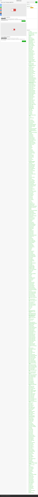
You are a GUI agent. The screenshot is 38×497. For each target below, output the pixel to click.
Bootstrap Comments (31, 60)
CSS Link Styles (31, 198)
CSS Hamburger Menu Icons (32, 184)
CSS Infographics (31, 195)
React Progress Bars (31, 440)
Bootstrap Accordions (31, 51)
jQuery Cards (30, 353)
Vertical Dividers (31, 478)
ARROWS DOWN (31, 43)
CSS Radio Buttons (31, 227)
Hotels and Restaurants (32, 287)
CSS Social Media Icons (32, 240)
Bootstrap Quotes (31, 89)
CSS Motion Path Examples (32, 213)
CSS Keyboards (31, 197)
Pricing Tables (30, 428)
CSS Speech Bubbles (31, 242)
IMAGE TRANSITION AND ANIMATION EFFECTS (32, 316)
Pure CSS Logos (31, 430)
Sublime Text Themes (31, 464)
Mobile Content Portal (31, 413)
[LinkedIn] (1, 10)
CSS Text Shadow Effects (32, 255)
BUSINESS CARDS (31, 107)
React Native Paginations (32, 436)
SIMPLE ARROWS (31, 456)
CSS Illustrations (31, 193)
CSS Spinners (30, 243)
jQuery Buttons (31, 351)
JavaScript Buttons (31, 325)
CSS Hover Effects (31, 192)
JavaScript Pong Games (32, 336)
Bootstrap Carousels (31, 57)
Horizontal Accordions (32, 282)
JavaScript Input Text (31, 329)
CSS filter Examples (31, 167)
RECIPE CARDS (31, 452)
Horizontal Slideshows (32, 285)
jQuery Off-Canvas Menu (32, 388)
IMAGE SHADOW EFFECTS (32, 314)
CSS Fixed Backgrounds (32, 168)
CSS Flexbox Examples (32, 170)
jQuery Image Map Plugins (32, 375)
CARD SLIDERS (31, 110)
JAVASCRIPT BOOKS (31, 324)
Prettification (30, 427)
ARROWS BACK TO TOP (32, 42)
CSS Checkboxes (3, 18)
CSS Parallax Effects (31, 223)
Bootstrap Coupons (31, 64)
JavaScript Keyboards (31, 330)
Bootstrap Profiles (31, 87)
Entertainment (30, 271)
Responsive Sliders (31, 453)
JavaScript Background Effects (33, 323)
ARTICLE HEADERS (31, 44)
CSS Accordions (31, 123)
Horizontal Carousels (31, 283)
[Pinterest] (1, 9)
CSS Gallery (30, 178)
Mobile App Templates (32, 411)
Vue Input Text (30, 485)
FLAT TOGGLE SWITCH (5, 17)
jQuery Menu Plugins (31, 383)
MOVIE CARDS (31, 414)
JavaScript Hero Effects (32, 328)
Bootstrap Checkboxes (32, 59)
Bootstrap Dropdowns (31, 67)
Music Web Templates (32, 415)
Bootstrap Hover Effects (32, 73)
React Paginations (31, 439)
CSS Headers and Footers (32, 185)
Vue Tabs (30, 489)
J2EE (29, 321)
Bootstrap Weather (31, 106)
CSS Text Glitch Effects (32, 254)
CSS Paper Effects (31, 222)
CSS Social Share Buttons (32, 241)
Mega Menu (30, 410)
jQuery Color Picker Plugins (32, 357)
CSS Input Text (31, 196)
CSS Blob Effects (31, 134)
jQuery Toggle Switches (32, 407)
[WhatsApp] (1, 7)
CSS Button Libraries (31, 144)
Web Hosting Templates (32, 490)
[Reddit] (1, 12)
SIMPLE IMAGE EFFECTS (32, 458)
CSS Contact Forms (31, 157)
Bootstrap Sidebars (31, 94)
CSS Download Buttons (32, 165)
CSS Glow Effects (31, 179)
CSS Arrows (30, 127)
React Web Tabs (31, 443)
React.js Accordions (31, 444)
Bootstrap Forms (31, 69)
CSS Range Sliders (31, 228)
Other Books (30, 422)
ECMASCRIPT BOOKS (31, 267)
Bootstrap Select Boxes (32, 92)
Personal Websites (31, 424)
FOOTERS (30, 275)
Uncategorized (31, 473)
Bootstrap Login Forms (32, 75)
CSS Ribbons (30, 229)
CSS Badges (30, 133)
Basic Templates (31, 47)
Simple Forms (30, 457)
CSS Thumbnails (31, 257)
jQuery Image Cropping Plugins (33, 374)
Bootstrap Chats (31, 58)
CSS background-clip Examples (33, 132)
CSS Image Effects (31, 194)
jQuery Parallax (31, 392)
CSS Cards (30, 148)
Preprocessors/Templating (32, 426)
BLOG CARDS (30, 49)
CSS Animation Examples (32, 125)
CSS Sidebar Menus (31, 236)
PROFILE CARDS (31, 429)
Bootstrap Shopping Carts (32, 93)
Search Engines (31, 455)
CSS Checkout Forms (31, 151)
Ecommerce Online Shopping (32, 269)
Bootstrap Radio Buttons (32, 90)
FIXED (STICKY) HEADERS (32, 273)
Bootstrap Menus (31, 76)
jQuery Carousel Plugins (32, 354)
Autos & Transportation (32, 45)
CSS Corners (30, 158)
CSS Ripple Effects (31, 230)
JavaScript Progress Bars (32, 337)
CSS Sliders (30, 237)
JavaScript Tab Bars (31, 341)
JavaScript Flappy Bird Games (33, 327)
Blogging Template (31, 50)
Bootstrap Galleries (31, 70)
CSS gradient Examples (32, 182)
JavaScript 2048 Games (32, 322)
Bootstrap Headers (31, 72)
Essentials (30, 272)
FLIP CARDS (30, 274)
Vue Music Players (31, 486)
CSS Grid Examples (31, 183)
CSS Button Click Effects (32, 142)
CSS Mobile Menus (31, 211)
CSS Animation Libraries (32, 126)
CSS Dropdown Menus (32, 166)
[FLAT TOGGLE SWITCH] (13, 10)
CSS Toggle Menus (31, 259)
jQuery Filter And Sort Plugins (32, 365)
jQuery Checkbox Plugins (32, 356)
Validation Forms (31, 475)
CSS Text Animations (31, 251)
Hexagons (30, 281)
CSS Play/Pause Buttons (32, 225)
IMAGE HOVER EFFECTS (32, 310)
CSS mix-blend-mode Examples (33, 210)
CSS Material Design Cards (32, 207)
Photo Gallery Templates (32, 425)
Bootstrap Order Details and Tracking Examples (32, 82)
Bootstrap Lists (31, 74)
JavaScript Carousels (31, 326)
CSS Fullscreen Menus (32, 177)
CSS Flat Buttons (31, 169)
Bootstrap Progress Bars (32, 88)
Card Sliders (30, 111)
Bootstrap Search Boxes (32, 91)
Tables (30, 465)
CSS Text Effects (31, 252)
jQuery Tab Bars (31, 406)
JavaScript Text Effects (32, 344)
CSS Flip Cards (31, 171)
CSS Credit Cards (31, 159)
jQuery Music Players (31, 386)
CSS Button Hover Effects (32, 143)
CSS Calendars (31, 147)
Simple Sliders (31, 459)
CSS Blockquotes (31, 135)
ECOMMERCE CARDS (31, 268)
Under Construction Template (32, 474)
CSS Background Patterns (32, 129)
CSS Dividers (30, 163)
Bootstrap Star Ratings (32, 96)
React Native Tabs (31, 437)
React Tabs (30, 441)
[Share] (1, 15)
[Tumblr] (1, 13)
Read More (23, 41)
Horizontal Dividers (31, 284)
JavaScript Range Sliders (32, 338)
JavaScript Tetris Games (32, 343)
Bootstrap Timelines (31, 102)
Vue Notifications (31, 487)
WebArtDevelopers (8, 18)
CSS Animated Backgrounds (32, 124)
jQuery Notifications (31, 387)
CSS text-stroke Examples (32, 256)
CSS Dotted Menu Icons (32, 164)
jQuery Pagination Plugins (32, 391)
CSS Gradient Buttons (31, 181)
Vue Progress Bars (31, 488)
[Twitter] (1, 6)
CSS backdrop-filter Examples (33, 128)
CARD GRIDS (30, 109)
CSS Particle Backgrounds (32, 224)
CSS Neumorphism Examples (32, 215)
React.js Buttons (31, 445)
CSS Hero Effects (31, 186)
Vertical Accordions (31, 476)
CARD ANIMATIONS (31, 108)
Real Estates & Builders (32, 451)
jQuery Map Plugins (31, 381)
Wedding (30, 491)
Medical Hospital (31, 409)
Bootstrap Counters (31, 63)
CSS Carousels (31, 149)
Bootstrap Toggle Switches (32, 104)
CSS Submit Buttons (31, 245)
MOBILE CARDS (31, 412)
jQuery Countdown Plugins (32, 360)
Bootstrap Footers (31, 68)
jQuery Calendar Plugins (32, 352)
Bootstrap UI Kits (31, 105)
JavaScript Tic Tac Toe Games (33, 345)
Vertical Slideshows (31, 479)
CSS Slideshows (31, 238)
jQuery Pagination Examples (32, 390)
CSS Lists (30, 200)
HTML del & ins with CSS (32, 296)
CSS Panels (30, 221)
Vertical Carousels (31, 477)
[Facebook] (1, 4)
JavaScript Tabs (31, 342)
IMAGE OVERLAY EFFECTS (32, 313)
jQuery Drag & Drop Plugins (32, 364)
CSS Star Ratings (31, 244)
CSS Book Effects (31, 136)
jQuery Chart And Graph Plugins (33, 355)
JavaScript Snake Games (32, 339)
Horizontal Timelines (31, 286)
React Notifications (31, 438)
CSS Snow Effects (31, 239)
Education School (31, 270)
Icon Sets (30, 308)
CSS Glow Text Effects (32, 180)
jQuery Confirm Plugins (32, 358)
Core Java (30, 116)
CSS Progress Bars (31, 226)
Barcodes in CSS (31, 46)
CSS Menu (30, 208)
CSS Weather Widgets (32, 266)
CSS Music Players (31, 214)
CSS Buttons (30, 145)
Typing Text (30, 472)
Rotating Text (30, 454)
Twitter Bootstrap (31, 471)
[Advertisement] (32, 13)
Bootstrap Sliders (31, 95)
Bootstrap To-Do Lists (32, 103)
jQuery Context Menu (31, 359)
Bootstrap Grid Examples (32, 71)
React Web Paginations (32, 442)
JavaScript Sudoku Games (32, 340)
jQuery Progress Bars (31, 395)
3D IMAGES (30, 31)
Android (30, 36)
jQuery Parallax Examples (32, 393)
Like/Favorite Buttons (31, 408)
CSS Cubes (30, 160)
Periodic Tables (31, 423)
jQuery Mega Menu (31, 382)
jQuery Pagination (31, 389)
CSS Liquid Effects (31, 199)
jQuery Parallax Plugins (32, 394)
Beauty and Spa (31, 48)
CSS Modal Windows (31, 212)
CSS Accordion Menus (32, 122)
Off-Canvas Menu (31, 421)
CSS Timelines (31, 258)
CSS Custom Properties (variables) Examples (32, 162)
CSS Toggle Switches (31, 260)
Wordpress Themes (31, 492)
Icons (29, 309)
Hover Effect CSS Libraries (32, 288)
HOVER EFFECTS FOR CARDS (33, 289)
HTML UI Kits (30, 306)
